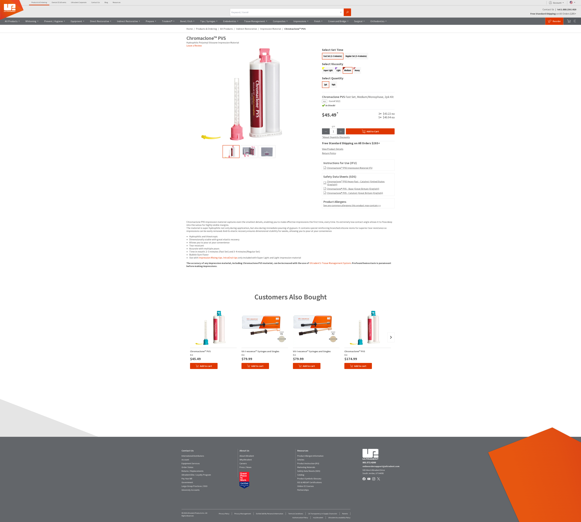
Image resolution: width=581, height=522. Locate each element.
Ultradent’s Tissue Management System (330, 263)
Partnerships (303, 490)
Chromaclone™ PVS (200, 351)
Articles (300, 459)
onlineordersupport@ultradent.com (381, 466)
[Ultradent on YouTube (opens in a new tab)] (369, 479)
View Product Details (332, 148)
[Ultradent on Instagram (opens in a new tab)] (374, 479)
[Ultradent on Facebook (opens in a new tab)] (364, 479)
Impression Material (270, 28)
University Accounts (191, 490)
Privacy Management (242, 513)
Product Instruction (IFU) (308, 463)
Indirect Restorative (127, 21)
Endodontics (229, 21)
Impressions (299, 21)
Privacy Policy (224, 513)
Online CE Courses (305, 486)
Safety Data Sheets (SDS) (308, 471)
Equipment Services (191, 463)
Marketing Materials (306, 467)
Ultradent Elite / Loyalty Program (196, 474)
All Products (11, 21)
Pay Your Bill (187, 478)
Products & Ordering (39, 2)
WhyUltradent (246, 459)
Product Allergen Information (310, 455)
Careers (243, 463)
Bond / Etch (186, 21)
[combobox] (284, 12)
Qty (333, 126)
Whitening (30, 21)
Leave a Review (194, 45)
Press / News (245, 467)
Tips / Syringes (207, 21)
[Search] (347, 12)
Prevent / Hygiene (53, 21)
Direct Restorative (99, 21)
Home (189, 28)
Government (187, 482)
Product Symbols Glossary (309, 478)
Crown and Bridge (337, 21)
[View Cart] (569, 21)
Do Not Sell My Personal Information (269, 513)
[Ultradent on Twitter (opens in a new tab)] (379, 479)
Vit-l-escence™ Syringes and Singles (260, 351)
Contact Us (95, 2)
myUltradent (318, 517)
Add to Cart (373, 131)
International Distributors (193, 455)
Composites (279, 21)
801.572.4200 (369, 462)
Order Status (187, 467)
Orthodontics (377, 21)
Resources (116, 2)
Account (185, 459)
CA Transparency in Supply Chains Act (322, 513)
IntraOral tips (230, 257)
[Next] (391, 337)
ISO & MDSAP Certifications (309, 482)
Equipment (76, 21)
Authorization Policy (300, 517)
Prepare (150, 21)
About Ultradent (247, 455)
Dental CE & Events (59, 2)
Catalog (300, 474)
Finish (317, 21)
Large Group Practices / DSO (194, 486)
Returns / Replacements (193, 471)
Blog (106, 2)
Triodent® (167, 21)
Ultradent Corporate (78, 2)
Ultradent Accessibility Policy (339, 517)
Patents (345, 513)
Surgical (358, 21)
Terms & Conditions (295, 513)
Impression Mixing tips (210, 257)
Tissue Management (254, 21)
